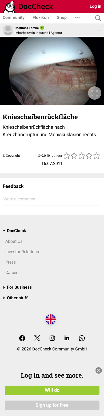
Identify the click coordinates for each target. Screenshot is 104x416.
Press (10, 262)
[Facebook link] (22, 338)
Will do (52, 390)
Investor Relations (22, 251)
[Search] (96, 18)
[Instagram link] (52, 338)
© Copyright (11, 155)
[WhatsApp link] (82, 338)
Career (11, 272)
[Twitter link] (37, 338)
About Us (13, 241)
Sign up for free (52, 405)
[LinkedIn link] (67, 338)
